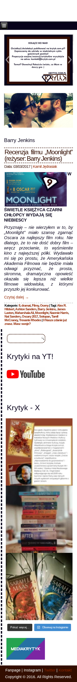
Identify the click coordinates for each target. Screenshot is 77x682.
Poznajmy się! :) (39, 82)
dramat (26, 305)
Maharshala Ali (24, 313)
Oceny (44, 305)
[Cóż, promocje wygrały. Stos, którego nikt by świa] (39, 519)
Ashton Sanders (25, 309)
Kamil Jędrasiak (45, 166)
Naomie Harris (59, 313)
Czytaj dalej (16, 297)
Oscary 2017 (30, 316)
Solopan (44, 316)
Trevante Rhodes (30, 320)
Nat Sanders (12, 316)
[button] (7, 59)
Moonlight (41, 313)
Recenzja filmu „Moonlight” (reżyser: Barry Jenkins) (38, 155)
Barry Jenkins (47, 309)
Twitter (49, 670)
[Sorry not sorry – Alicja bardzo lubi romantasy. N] (39, 586)
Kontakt (65, 670)
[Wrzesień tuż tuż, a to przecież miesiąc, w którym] (39, 452)
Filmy (35, 305)
